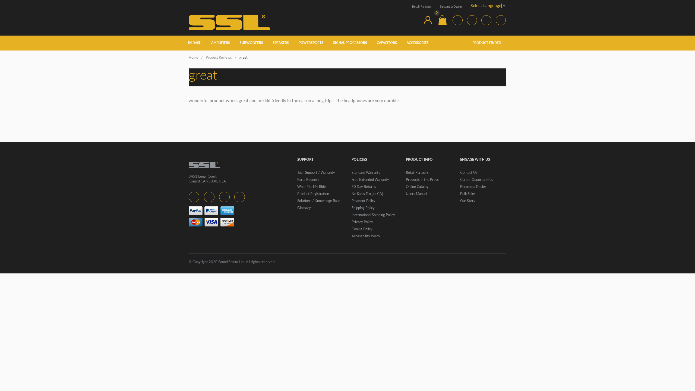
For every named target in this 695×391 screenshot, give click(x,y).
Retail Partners (422, 6)
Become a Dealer (451, 6)
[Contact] (413, 20)
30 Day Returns (364, 187)
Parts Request (308, 180)
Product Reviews (219, 57)
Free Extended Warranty (370, 180)
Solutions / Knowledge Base (318, 201)
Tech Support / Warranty (316, 173)
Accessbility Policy (366, 236)
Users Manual (416, 194)
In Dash (194, 43)
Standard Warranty (366, 173)
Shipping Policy (363, 208)
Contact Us (469, 173)
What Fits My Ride (311, 187)
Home (193, 57)
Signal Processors (350, 43)
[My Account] (428, 20)
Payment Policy (363, 201)
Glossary (304, 208)
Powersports (311, 43)
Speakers (281, 43)
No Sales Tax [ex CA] (367, 194)
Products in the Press (422, 180)
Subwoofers (251, 43)
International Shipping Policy (373, 215)
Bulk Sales (468, 194)
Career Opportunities (476, 180)
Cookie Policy (362, 229)
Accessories (418, 43)
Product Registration (313, 194)
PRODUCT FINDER (487, 43)
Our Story (467, 201)
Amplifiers (220, 43)
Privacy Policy (362, 222)
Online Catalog (417, 187)
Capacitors (387, 43)
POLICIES (359, 160)
